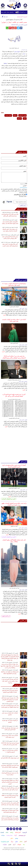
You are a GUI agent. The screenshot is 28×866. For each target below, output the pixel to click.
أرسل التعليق (23, 205)
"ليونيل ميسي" (8, 115)
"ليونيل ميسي (17, 51)
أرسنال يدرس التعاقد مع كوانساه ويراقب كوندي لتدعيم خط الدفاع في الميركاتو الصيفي (9, 782)
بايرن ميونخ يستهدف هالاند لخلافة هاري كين (10, 757)
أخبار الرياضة (19, 16)
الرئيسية (25, 16)
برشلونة (15, 115)
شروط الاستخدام (23, 187)
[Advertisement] (14, 135)
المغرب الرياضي (22, 115)
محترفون (19, 118)
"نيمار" (24, 118)
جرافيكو (5, 63)
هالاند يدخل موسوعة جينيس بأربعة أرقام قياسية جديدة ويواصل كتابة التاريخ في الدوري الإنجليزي (10, 699)
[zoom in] (2, 16)
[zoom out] (7, 16)
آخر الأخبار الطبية (6, 616)
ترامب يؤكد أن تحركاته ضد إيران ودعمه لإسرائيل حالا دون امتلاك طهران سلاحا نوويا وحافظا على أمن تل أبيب (10, 666)
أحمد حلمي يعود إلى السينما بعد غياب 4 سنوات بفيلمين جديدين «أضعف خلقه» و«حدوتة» (10, 681)
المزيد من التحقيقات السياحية (8, 498)
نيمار (24, 53)
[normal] (4, 16)
